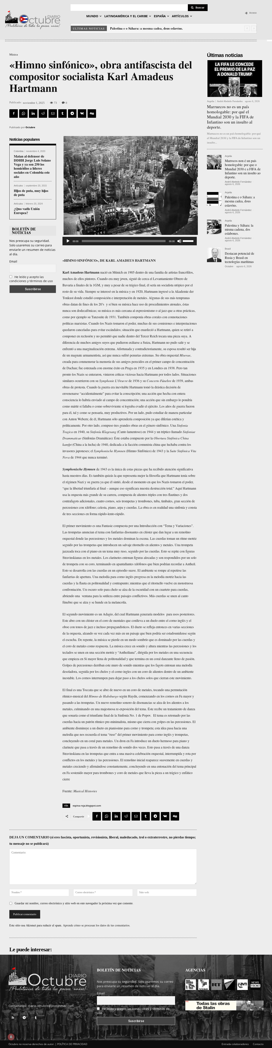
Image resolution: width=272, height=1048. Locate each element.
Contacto (258, 1044)
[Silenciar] (179, 241)
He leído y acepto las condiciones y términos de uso (31, 279)
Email (13, 261)
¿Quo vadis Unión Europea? (27, 210)
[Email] (52, 113)
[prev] (247, 28)
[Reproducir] (68, 241)
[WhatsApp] (23, 113)
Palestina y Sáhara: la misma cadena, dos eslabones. (146, 28)
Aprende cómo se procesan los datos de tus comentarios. (96, 925)
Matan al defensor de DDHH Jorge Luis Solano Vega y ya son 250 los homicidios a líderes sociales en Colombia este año (32, 166)
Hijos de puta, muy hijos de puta (31, 192)
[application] (129, 241)
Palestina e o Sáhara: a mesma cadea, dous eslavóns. (240, 201)
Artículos (18, 186)
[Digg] (92, 113)
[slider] (189, 240)
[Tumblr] (62, 113)
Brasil (228, 249)
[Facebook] (13, 113)
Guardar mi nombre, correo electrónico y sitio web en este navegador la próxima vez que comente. (74, 903)
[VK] (82, 113)
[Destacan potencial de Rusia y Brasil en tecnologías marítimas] (214, 255)
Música (13, 54)
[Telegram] (72, 113)
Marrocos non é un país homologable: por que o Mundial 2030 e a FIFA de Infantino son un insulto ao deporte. (243, 168)
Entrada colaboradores (235, 1044)
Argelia (210, 101)
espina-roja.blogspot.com (87, 805)
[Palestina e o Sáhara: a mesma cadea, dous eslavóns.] (214, 198)
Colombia (18, 151)
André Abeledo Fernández (230, 101)
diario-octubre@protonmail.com (51, 1006)
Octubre (30, 127)
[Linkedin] (33, 113)
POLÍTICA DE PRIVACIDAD (72, 1044)
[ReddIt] (43, 113)
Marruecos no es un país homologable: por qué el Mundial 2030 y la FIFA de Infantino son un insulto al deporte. (230, 117)
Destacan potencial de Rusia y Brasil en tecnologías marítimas (239, 257)
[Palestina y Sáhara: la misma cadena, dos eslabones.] (214, 227)
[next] (253, 28)
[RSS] (12, 1018)
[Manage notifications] (11, 1037)
